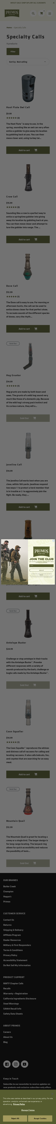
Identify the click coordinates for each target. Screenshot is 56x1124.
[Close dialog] (54, 541)
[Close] (52, 1094)
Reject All (15, 1118)
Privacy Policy (19, 1104)
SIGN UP (41, 570)
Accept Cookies (40, 1118)
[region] (28, 1107)
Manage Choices (28, 1110)
